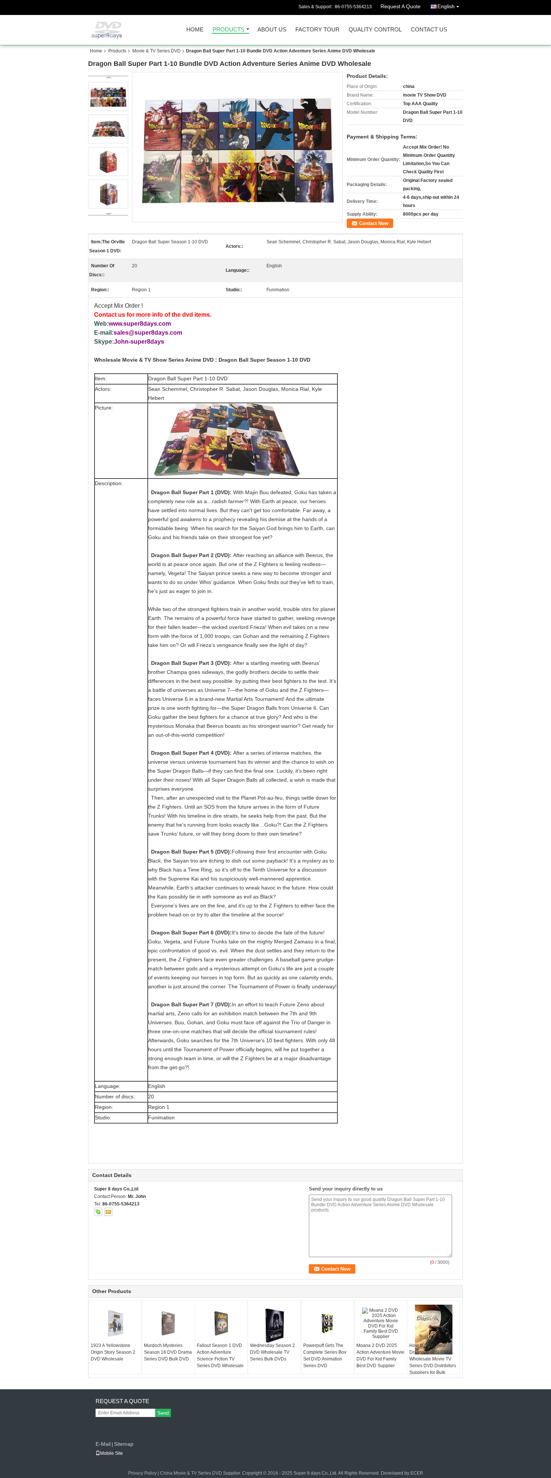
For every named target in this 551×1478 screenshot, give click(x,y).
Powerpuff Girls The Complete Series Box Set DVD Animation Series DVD (324, 1355)
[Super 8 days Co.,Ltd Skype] (98, 1212)
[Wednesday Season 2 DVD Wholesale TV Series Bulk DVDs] (274, 1324)
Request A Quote (400, 6)
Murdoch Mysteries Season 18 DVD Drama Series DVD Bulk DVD (168, 1352)
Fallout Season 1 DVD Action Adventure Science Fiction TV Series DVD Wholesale (220, 1355)
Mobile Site (111, 1453)
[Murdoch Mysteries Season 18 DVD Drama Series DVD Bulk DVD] (168, 1323)
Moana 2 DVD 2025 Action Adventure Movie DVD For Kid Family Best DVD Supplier (380, 1355)
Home (195, 30)
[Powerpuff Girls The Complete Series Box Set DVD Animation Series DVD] (327, 1323)
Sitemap (123, 1444)
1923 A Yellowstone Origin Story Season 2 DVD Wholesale (113, 1352)
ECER (416, 1473)
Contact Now (373, 223)
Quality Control (375, 30)
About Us (272, 30)
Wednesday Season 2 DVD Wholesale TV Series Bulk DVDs (272, 1352)
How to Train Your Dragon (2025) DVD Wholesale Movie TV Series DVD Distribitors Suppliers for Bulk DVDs (432, 1362)
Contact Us (429, 30)
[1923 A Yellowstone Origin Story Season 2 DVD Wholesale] (115, 1323)
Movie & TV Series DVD (156, 51)
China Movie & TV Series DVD (191, 1473)
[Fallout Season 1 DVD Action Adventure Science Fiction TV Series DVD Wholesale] (221, 1323)
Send (163, 1413)
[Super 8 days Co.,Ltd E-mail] (108, 1212)
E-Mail (103, 1444)
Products (228, 30)
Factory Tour (317, 30)
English (446, 6)
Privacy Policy (142, 1473)
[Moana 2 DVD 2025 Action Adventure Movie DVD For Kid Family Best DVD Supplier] (381, 1323)
